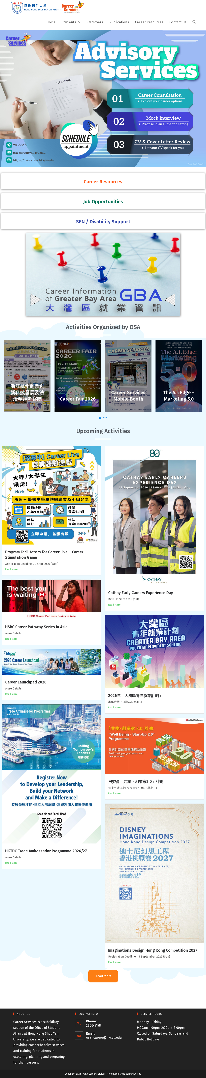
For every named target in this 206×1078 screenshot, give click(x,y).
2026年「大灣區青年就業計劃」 (135, 695)
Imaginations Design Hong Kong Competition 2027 (152, 950)
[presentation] (9, 384)
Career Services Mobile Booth (78, 396)
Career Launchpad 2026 (25, 682)
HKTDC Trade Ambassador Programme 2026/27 (46, 851)
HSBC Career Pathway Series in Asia (36, 627)
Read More (11, 569)
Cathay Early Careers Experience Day (140, 593)
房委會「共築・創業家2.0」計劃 (135, 781)
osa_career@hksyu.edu (104, 1037)
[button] (100, 418)
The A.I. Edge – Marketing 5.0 (128, 396)
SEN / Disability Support (103, 221)
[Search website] (194, 22)
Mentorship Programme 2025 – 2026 (179, 392)
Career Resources (103, 182)
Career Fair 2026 (27, 399)
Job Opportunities (103, 201)
